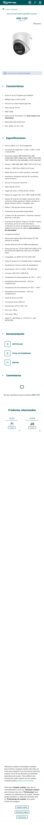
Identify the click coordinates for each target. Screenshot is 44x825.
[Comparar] (19, 431)
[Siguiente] (40, 412)
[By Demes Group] (9, 2)
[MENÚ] (40, 2)
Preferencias (22, 817)
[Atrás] (37, 412)
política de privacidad (25, 781)
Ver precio (12, 427)
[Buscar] (35, 2)
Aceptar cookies (22, 807)
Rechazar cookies (22, 812)
